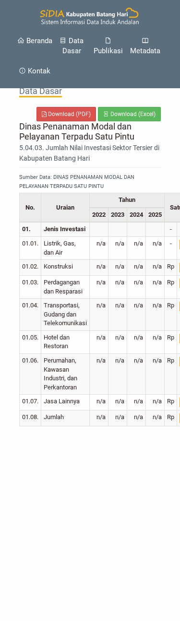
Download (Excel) (132, 114)
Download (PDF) (69, 114)
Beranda (38, 40)
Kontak (38, 71)
